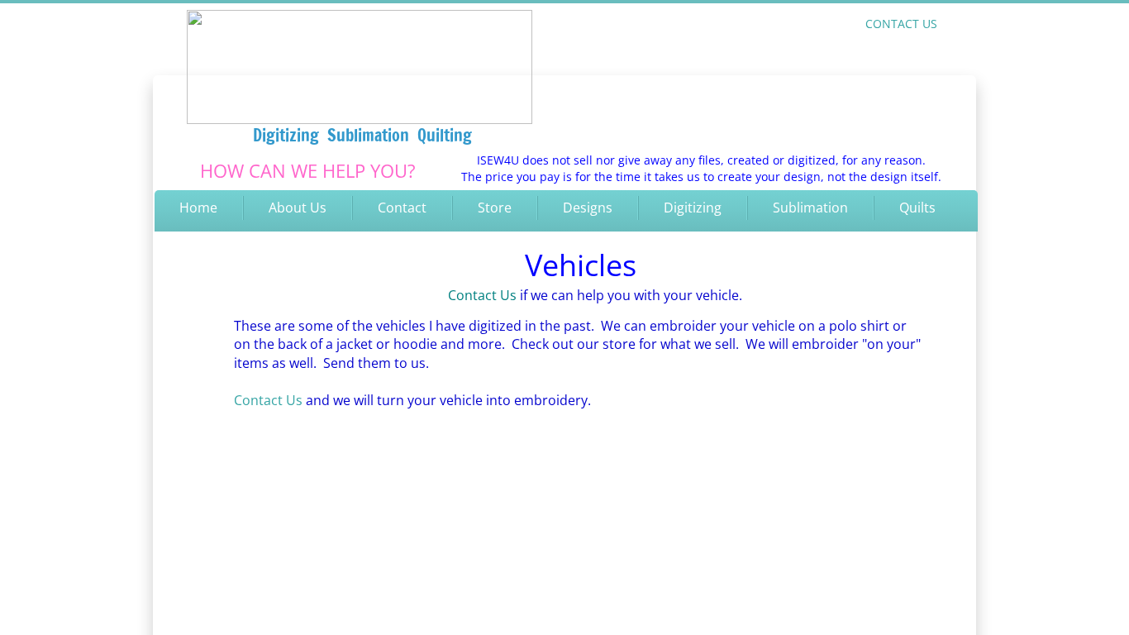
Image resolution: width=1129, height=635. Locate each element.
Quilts (917, 207)
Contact (402, 207)
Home (198, 207)
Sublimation (810, 207)
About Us (297, 207)
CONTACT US (901, 23)
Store (495, 207)
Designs (587, 207)
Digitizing (693, 207)
